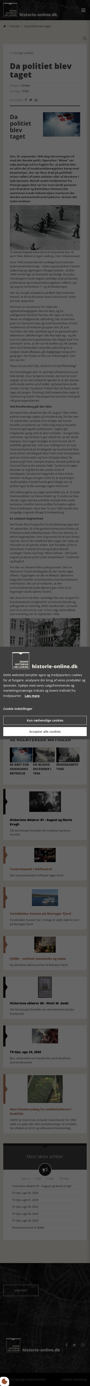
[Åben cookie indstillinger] (4, 1381)
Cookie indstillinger (17, 709)
